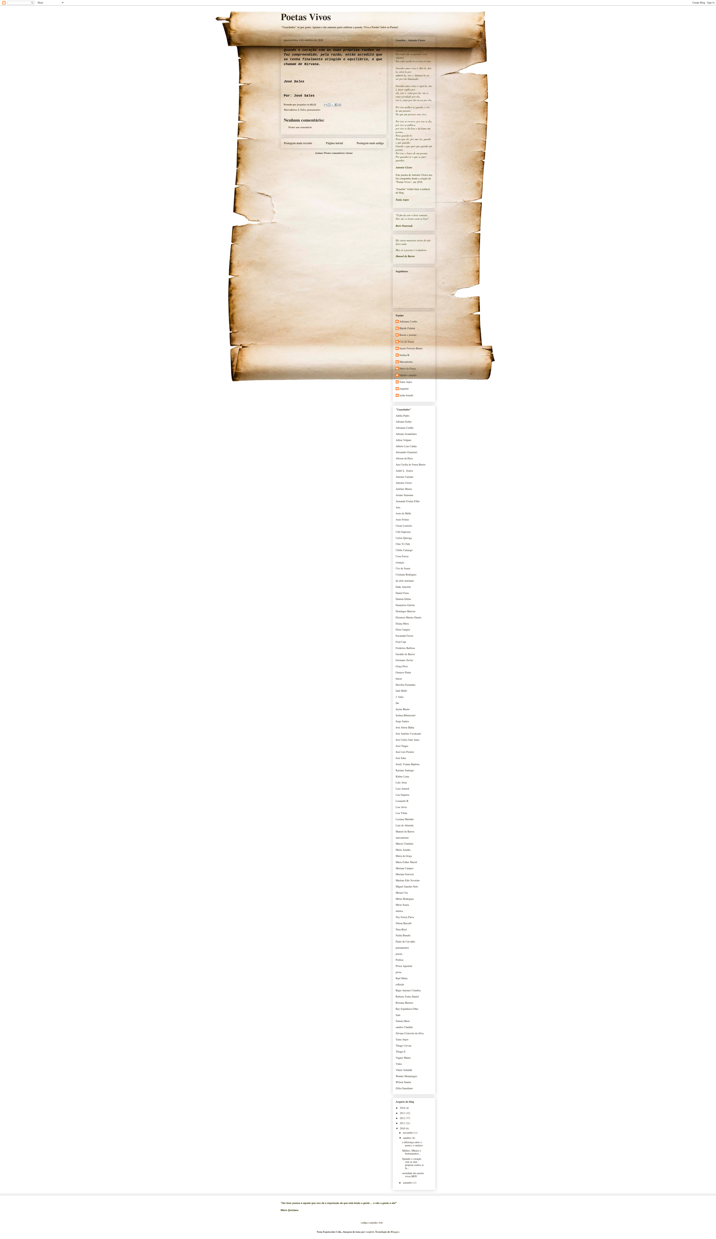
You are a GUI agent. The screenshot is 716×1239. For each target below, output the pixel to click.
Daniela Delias (403, 599)
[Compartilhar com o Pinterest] (340, 105)
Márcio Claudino (404, 843)
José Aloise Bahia (405, 727)
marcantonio (402, 837)
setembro (408, 1182)
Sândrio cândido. (408, 375)
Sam (398, 1015)
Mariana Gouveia (405, 874)
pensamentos (313, 109)
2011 (403, 1123)
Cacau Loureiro (404, 525)
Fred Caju (401, 642)
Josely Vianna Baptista (407, 764)
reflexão (400, 984)
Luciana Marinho (405, 819)
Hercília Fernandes (405, 684)
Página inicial (334, 143)
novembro (408, 1132)
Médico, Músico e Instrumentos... (411, 1152)
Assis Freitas (402, 519)
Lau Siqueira (402, 794)
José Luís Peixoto (405, 752)
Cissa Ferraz (402, 556)
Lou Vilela (401, 813)
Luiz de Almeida (404, 825)
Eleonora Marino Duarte (408, 617)
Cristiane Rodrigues (406, 574)
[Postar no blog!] (329, 105)
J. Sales (302, 109)
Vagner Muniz (403, 1057)
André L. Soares (404, 470)
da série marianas (405, 580)
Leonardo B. (402, 801)
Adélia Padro (402, 415)
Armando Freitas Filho (408, 501)
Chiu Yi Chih (403, 544)
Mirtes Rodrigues (405, 899)
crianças (400, 562)
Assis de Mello (403, 513)
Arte (398, 507)
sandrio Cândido (404, 1027)
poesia (399, 954)
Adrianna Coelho (408, 321)
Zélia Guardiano (404, 1088)
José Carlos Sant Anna (407, 739)
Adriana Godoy (404, 421)
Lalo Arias (401, 782)
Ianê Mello (401, 690)
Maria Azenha (403, 849)
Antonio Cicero (404, 482)
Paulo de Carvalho (405, 941)
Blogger (395, 1231)
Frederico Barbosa (405, 648)
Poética (399, 960)
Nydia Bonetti (403, 935)
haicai (399, 678)
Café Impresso (403, 532)
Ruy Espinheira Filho (407, 1009)
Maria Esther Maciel (406, 862)
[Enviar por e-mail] (325, 105)
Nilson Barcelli (404, 923)
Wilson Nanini (403, 1082)
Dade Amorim (403, 587)
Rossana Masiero (404, 1002)
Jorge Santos (402, 721)
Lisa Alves (401, 807)
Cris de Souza (406, 341)
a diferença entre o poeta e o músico (412, 1143)
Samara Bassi (403, 1021)
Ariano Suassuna (404, 495)
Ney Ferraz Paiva (405, 917)
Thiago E (401, 1051)
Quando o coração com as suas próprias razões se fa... (413, 1163)
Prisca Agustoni (404, 966)
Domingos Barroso (405, 611)
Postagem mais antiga (370, 143)
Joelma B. (404, 355)
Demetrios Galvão (405, 605)
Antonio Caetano (404, 477)
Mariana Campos (404, 868)
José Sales (401, 758)
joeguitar (404, 388)
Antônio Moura (404, 489)
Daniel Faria (402, 593)
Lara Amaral (402, 788)
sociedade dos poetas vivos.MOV (413, 1174)
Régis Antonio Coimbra (408, 990)
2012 (403, 1118)
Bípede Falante (407, 328)
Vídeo (399, 1064)
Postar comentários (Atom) (338, 153)
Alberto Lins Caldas (406, 446)
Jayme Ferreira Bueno (411, 348)
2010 (403, 1128)
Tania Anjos (405, 382)
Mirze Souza (402, 904)
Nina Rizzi (401, 929)
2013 (403, 1113)
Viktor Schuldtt (404, 1070)
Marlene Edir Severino (408, 880)
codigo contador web (372, 1222)
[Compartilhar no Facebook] (336, 105)
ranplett (370, 1231)
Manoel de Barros (405, 831)
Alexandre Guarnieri (406, 452)
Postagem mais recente (298, 143)
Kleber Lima (402, 776)
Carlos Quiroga (404, 538)
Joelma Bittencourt (405, 715)
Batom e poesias (407, 335)
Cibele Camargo (404, 550)
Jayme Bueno (403, 709)
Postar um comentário (300, 127)
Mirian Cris (402, 892)
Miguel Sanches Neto (407, 886)
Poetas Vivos (306, 16)
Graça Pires (402, 666)
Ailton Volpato (403, 440)
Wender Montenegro (406, 1076)
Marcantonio (406, 361)
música (399, 911)
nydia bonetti (406, 395)
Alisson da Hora (404, 458)
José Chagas (402, 746)
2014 (403, 1108)
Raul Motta (401, 978)
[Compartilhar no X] (333, 105)
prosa (398, 972)
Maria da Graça (407, 368)
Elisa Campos (403, 629)
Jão (397, 703)
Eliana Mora (402, 623)
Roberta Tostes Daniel (407, 996)
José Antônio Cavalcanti (408, 733)
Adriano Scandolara (406, 434)
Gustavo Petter (403, 672)
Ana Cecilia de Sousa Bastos (410, 464)
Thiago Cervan (403, 1045)
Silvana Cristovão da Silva (410, 1033)
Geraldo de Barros (405, 654)
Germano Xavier (404, 660)
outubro (407, 1138)
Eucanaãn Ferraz (404, 635)
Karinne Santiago (405, 770)
